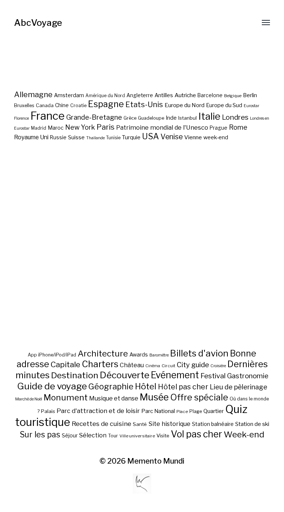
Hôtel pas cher (183, 386)
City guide (193, 365)
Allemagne (33, 94)
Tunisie (113, 137)
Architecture (103, 353)
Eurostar (251, 105)
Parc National (158, 411)
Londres (235, 117)
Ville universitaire (137, 435)
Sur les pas (40, 434)
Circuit (168, 365)
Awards (138, 354)
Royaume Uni (31, 137)
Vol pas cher (196, 434)
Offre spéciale (199, 397)
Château (132, 365)
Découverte (124, 374)
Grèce (130, 118)
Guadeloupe (151, 118)
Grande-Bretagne (94, 117)
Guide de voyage (52, 386)
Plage (195, 411)
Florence (21, 118)
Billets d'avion (199, 353)
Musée (154, 397)
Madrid (38, 128)
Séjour (70, 435)
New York (80, 127)
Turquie (131, 137)
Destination (74, 375)
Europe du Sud (224, 105)
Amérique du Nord (105, 95)
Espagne (106, 104)
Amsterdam (69, 95)
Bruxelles (24, 105)
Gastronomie (247, 376)
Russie (58, 137)
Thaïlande (95, 138)
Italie (209, 116)
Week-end (244, 434)
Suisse (76, 137)
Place (182, 411)
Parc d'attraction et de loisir (98, 410)
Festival (213, 376)
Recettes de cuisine (101, 423)
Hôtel (145, 386)
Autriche (185, 95)
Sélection (92, 435)
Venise (171, 136)
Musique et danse (113, 398)
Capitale (65, 364)
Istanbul (187, 118)
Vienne (193, 137)
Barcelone (210, 95)
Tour (113, 435)
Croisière (218, 365)
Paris (106, 127)
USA (150, 136)
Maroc (56, 127)
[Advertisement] (142, 271)
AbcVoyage (38, 22)
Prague (218, 128)
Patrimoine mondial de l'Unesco (162, 127)
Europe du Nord (184, 105)
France (47, 115)
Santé (140, 424)
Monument (66, 397)
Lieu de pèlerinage (238, 387)
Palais (48, 411)
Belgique (232, 95)
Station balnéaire (213, 424)
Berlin (250, 95)
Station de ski (252, 423)
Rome (238, 127)
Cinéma (152, 365)
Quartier (213, 411)
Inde (171, 118)
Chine (62, 105)
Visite (162, 435)
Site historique (169, 423)
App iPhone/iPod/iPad (52, 355)
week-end (215, 137)
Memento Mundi (156, 461)
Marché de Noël (28, 399)
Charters (100, 364)
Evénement (175, 374)
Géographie (110, 386)
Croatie (78, 105)
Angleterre (139, 95)
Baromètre (159, 355)
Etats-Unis (144, 104)
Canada (45, 105)
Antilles (164, 95)
